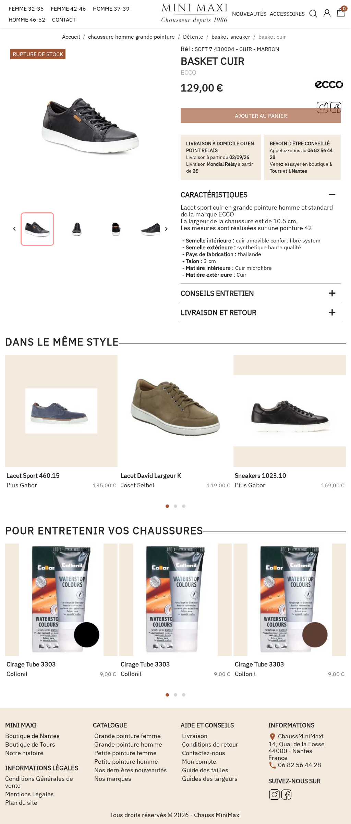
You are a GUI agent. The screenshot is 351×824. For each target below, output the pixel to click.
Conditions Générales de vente (39, 782)
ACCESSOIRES (287, 13)
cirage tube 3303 (31, 664)
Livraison (194, 736)
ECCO (188, 72)
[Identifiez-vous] (327, 14)
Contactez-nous (203, 753)
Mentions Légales (29, 794)
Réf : (187, 49)
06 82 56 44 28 (299, 765)
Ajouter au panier (261, 115)
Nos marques (112, 779)
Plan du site (21, 803)
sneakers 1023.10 (260, 475)
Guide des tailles (204, 770)
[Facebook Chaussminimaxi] (336, 106)
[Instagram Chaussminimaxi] (323, 106)
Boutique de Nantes (32, 736)
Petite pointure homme (125, 761)
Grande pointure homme (127, 744)
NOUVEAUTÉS (249, 13)
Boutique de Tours (30, 744)
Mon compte (198, 761)
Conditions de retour (209, 744)
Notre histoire (24, 753)
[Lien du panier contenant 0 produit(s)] (341, 15)
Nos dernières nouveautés (130, 770)
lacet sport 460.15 (33, 475)
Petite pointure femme (125, 753)
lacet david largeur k (151, 475)
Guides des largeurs (209, 779)
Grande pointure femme (127, 736)
